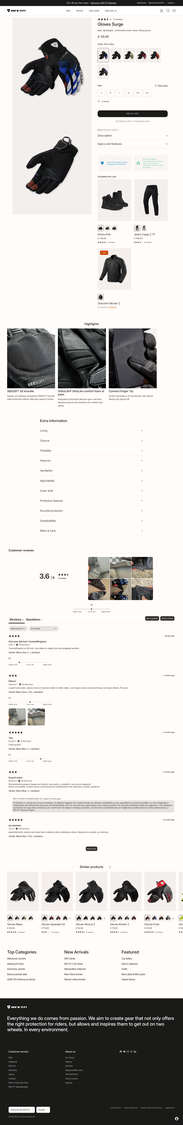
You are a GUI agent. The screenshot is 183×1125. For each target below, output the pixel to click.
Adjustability (47, 480)
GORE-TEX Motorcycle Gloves (21, 979)
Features (45, 460)
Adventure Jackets (16, 969)
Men (68, 10)
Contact (12, 1078)
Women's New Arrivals (74, 979)
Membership (141, 3)
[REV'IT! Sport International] (16, 10)
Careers (69, 1066)
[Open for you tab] (176, 1118)
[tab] (34, 619)
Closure (44, 440)
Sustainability (48, 520)
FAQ (11, 1057)
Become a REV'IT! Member (103, 3)
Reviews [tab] (17, 619)
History (68, 1061)
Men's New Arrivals (73, 974)
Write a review (167, 618)
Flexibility (45, 450)
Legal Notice (169, 1108)
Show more (91, 849)
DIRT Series (69, 958)
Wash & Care (48, 530)
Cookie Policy (115, 1108)
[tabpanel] (91, 740)
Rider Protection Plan (18, 1082)
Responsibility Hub (74, 1070)
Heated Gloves (128, 979)
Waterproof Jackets (16, 958)
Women (79, 10)
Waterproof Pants (15, 963)
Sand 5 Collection (130, 963)
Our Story (69, 1057)
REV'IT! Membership (18, 1087)
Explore (68, 1082)
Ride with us (110, 10)
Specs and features (110, 144)
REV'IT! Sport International (25, 1117)
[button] (99, 567)
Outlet (124, 969)
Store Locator (71, 1078)
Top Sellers (127, 958)
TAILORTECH (71, 1074)
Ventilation (46, 470)
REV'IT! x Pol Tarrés (73, 963)
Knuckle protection (51, 510)
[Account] (161, 10)
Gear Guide (94, 10)
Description (105, 135)
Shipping (13, 1061)
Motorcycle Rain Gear (17, 974)
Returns (12, 1066)
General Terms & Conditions (151, 1108)
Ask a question (152, 618)
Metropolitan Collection (75, 969)
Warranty (13, 1070)
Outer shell (46, 490)
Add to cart (132, 114)
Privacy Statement (131, 1108)
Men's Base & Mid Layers (133, 974)
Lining (43, 430)
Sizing (11, 1074)
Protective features (51, 500)
